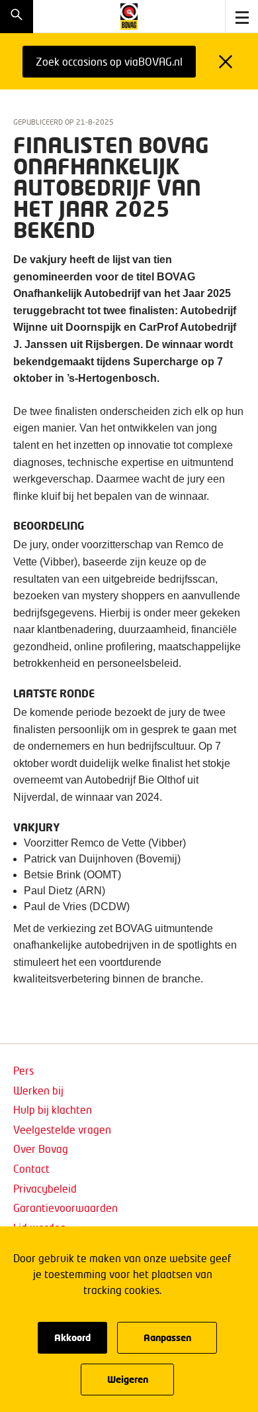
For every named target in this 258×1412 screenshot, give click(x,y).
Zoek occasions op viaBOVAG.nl (109, 61)
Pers (23, 1070)
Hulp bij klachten (52, 1109)
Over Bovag (40, 1148)
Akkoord (72, 1337)
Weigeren (127, 1379)
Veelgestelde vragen (62, 1129)
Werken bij (38, 1090)
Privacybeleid (45, 1188)
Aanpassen (167, 1337)
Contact (31, 1168)
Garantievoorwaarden (65, 1207)
